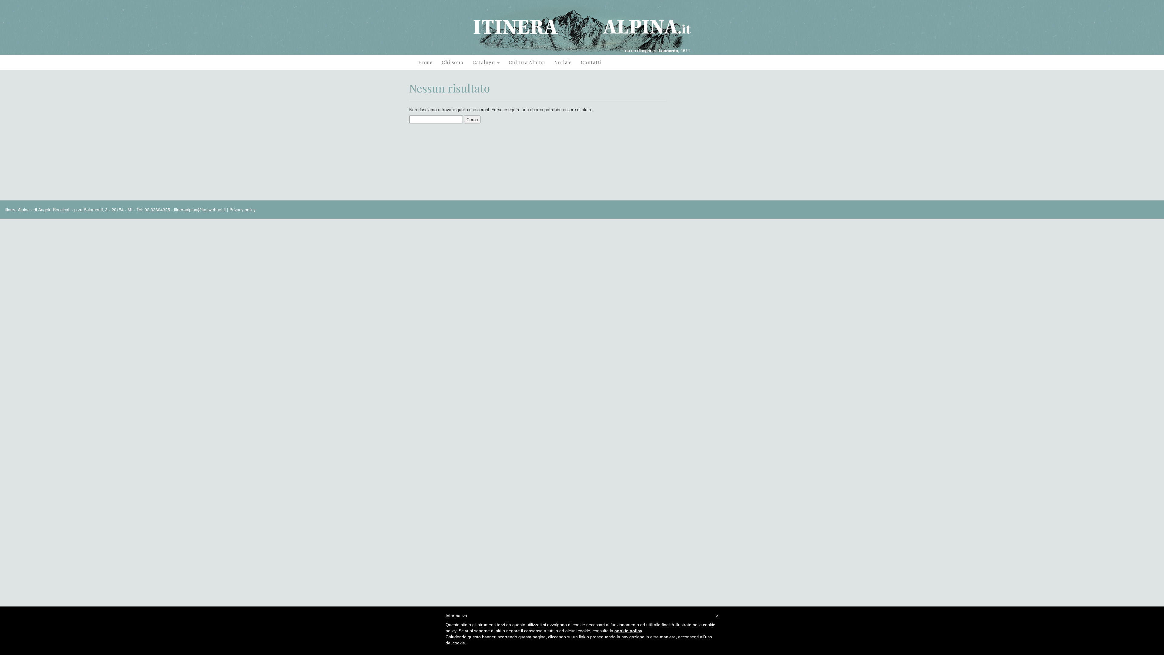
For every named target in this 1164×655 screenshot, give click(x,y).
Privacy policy (242, 210)
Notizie (563, 62)
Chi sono (452, 62)
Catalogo (485, 62)
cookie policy (628, 630)
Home (425, 62)
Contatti (591, 62)
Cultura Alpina (527, 62)
